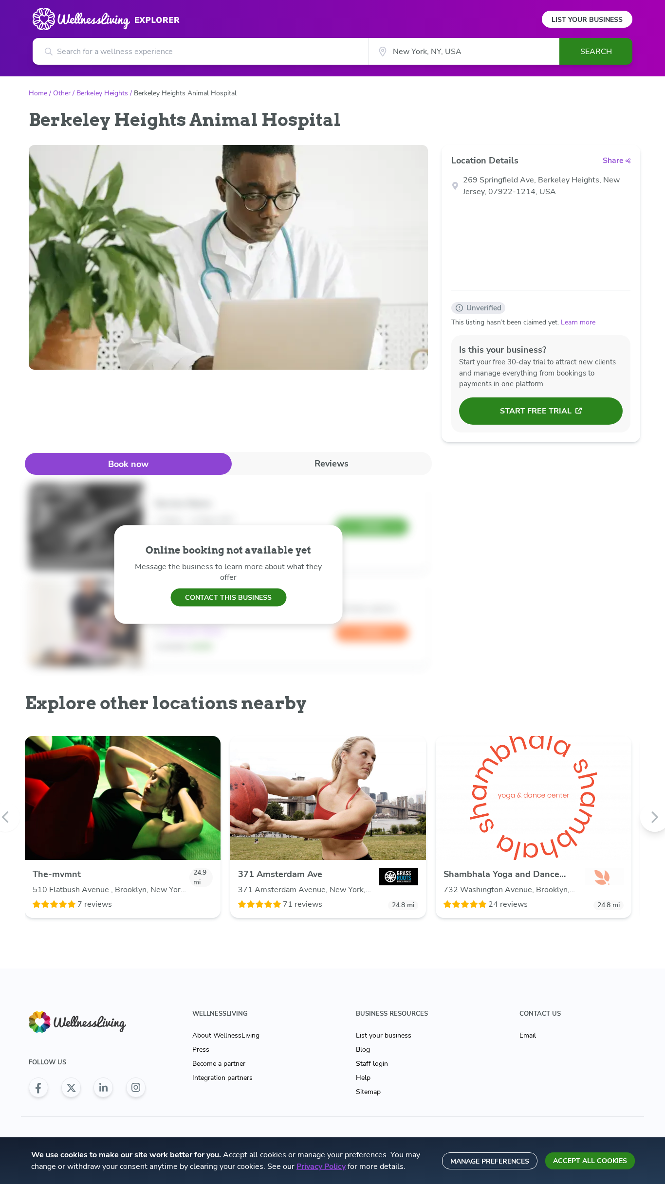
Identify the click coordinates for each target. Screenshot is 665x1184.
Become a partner (218, 1063)
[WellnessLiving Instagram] (136, 1087)
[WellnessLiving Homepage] (87, 1022)
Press (200, 1049)
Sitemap (368, 1091)
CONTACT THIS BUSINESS (228, 597)
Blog (363, 1049)
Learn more (578, 322)
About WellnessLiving (225, 1035)
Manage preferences (489, 1161)
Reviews (331, 463)
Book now (128, 464)
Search (596, 51)
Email (527, 1035)
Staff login (372, 1063)
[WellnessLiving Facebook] (38, 1087)
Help (363, 1077)
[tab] (128, 464)
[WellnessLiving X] (71, 1087)
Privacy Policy (321, 1166)
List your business (383, 1035)
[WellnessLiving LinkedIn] (103, 1087)
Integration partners (222, 1077)
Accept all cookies (590, 1161)
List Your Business (587, 19)
